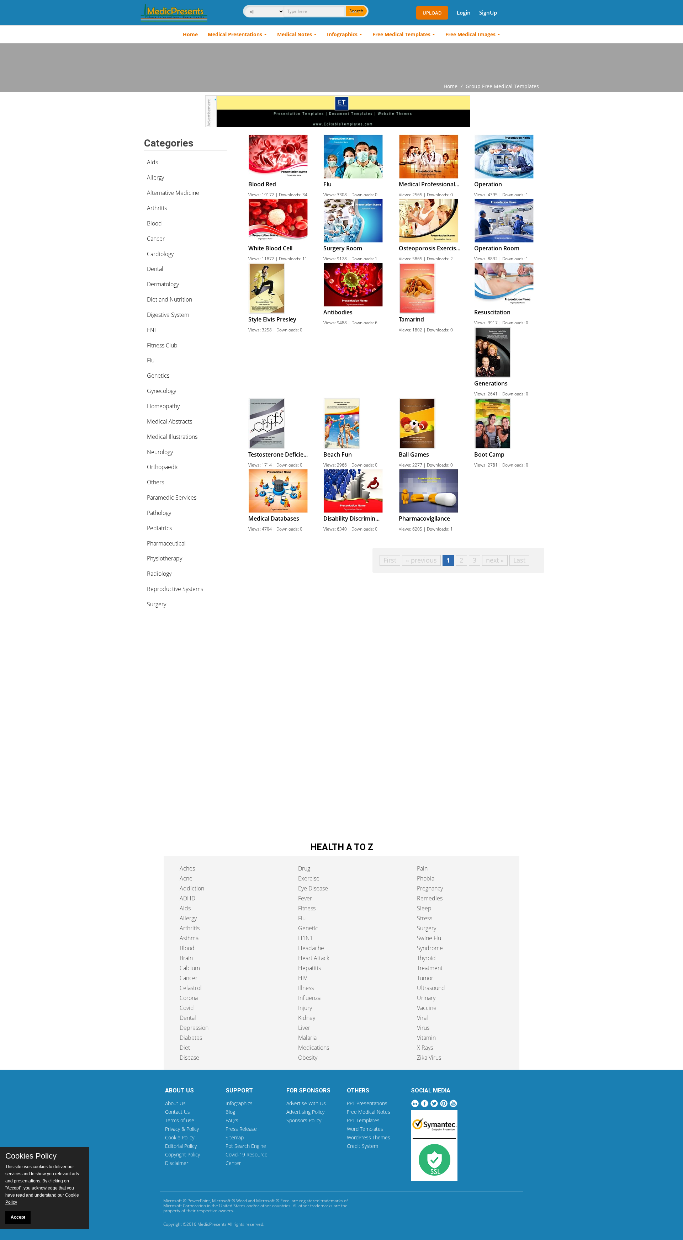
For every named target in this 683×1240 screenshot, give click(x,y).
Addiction (192, 888)
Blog (230, 1111)
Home (190, 34)
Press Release (241, 1128)
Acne (186, 878)
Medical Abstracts (169, 421)
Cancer (156, 239)
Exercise (308, 878)
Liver (304, 1028)
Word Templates (365, 1128)
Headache (311, 948)
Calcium (190, 968)
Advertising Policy (305, 1111)
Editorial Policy (181, 1146)
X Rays (425, 1048)
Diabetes (191, 1038)
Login (464, 12)
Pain (422, 868)
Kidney (306, 1018)
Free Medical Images (470, 34)
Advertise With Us (306, 1103)
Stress (424, 918)
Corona (189, 998)
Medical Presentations (235, 34)
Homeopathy (163, 406)
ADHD (187, 898)
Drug (304, 868)
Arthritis (157, 208)
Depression (194, 1028)
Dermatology (163, 284)
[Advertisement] (341, 63)
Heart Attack (313, 958)
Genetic (308, 928)
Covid (187, 1008)
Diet (185, 1048)
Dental (155, 269)
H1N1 (305, 938)
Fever (305, 898)
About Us (175, 1103)
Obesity (307, 1057)
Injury (305, 1008)
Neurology (160, 452)
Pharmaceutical (166, 543)
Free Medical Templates (401, 34)
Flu (150, 360)
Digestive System (168, 315)
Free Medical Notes (368, 1111)
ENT (152, 330)
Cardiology (160, 254)
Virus (423, 1028)
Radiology (159, 574)
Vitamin (426, 1038)
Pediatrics (159, 528)
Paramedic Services (171, 497)
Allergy (155, 177)
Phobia (425, 878)
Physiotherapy (164, 558)
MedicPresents (212, 1224)
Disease (189, 1057)
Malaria (307, 1038)
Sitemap (235, 1137)
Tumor (425, 978)
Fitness (307, 908)
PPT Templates (363, 1120)
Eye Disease (313, 888)
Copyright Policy (182, 1154)
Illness (306, 988)
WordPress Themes (368, 1137)
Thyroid (426, 958)
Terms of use (179, 1120)
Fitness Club (162, 345)
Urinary (426, 998)
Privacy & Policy (182, 1128)
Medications (313, 1048)
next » (495, 560)
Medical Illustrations (172, 437)
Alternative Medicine (173, 193)
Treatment (430, 968)
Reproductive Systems (175, 589)
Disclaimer (176, 1163)
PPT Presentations (367, 1103)
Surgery (156, 604)
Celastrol (191, 988)
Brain (186, 958)
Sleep (424, 908)
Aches (187, 868)
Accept (18, 1217)
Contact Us (177, 1111)
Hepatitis (309, 968)
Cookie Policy (179, 1137)
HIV (302, 978)
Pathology (159, 513)
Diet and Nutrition (169, 299)
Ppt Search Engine (246, 1146)
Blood (154, 223)
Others (155, 482)
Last (519, 560)
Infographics (342, 34)
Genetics (158, 375)
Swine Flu (429, 938)
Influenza (309, 998)
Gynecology (161, 391)
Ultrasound (431, 988)
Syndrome (430, 948)
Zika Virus (429, 1057)
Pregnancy (430, 888)
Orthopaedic (163, 467)
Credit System (362, 1146)
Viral (422, 1018)
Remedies (430, 898)
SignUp (488, 12)
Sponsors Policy (303, 1120)
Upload (432, 13)
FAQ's (232, 1120)
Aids (152, 162)
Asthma (189, 938)
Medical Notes (294, 34)
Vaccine (426, 1008)
